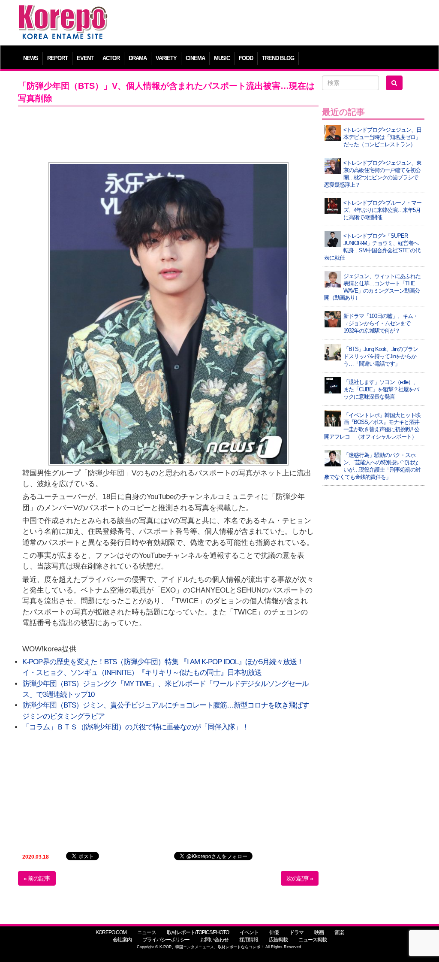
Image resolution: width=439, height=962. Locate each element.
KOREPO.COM (111, 932)
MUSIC (222, 58)
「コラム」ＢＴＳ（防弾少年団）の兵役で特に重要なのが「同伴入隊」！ (135, 727)
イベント (249, 932)
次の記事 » (299, 878)
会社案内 (122, 940)
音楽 (339, 932)
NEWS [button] (30, 58)
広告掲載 (278, 940)
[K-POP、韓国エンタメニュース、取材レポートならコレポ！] (63, 12)
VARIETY (166, 58)
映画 (319, 932)
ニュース (146, 932)
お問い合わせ (214, 940)
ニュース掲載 (312, 940)
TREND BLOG (278, 58)
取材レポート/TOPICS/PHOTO (198, 932)
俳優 (274, 932)
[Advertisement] (270, 23)
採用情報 (248, 940)
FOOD (246, 58)
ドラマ (296, 932)
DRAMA (138, 58)
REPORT (57, 58)
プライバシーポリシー (165, 940)
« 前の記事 (37, 878)
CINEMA (195, 58)
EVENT (85, 58)
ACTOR (111, 58)
